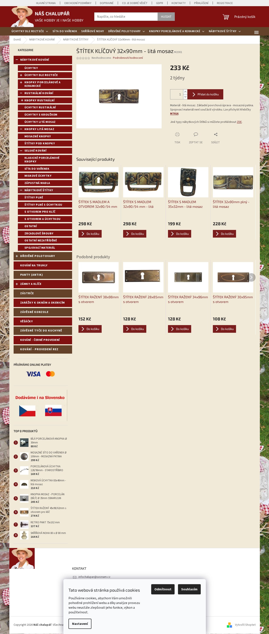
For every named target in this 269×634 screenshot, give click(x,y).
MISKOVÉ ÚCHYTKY (38, 176)
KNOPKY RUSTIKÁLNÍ (39, 100)
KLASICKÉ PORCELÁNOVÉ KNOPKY (42, 160)
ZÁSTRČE (27, 293)
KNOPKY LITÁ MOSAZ (39, 129)
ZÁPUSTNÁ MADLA (37, 183)
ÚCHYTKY (31, 68)
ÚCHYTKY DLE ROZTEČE (41, 75)
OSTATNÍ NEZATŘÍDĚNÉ (40, 240)
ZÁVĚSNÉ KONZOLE (34, 312)
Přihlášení (201, 3)
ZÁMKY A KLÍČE (30, 284)
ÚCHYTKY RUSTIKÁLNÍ (40, 107)
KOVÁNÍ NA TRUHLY (34, 265)
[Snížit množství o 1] (185, 96)
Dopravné (107, 3)
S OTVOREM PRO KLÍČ (40, 212)
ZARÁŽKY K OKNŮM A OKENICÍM (42, 303)
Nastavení (80, 623)
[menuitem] (29, 31)
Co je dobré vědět (135, 3)
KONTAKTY (179, 3)
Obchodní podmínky (77, 3)
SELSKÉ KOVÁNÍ (35, 151)
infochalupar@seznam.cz (94, 577)
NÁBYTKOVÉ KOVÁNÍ (34, 60)
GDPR (159, 3)
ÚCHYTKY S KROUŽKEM (40, 115)
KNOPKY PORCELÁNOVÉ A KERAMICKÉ (42, 84)
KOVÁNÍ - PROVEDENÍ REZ (39, 349)
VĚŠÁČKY (26, 321)
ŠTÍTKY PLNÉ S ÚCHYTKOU (43, 205)
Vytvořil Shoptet (245, 625)
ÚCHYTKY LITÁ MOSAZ (40, 122)
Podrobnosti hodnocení (128, 58)
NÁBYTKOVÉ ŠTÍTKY (38, 190)
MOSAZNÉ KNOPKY (37, 136)
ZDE (239, 122)
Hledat (166, 16)
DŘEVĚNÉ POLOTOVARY (37, 256)
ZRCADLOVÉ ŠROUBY (39, 233)
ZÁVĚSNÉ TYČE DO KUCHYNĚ (41, 330)
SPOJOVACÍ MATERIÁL (39, 248)
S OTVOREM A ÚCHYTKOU (42, 219)
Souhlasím (189, 589)
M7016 (174, 114)
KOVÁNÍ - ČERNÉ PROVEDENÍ (40, 340)
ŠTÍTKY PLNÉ (33, 197)
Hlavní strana (46, 3)
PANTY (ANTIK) (31, 275)
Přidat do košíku (208, 94)
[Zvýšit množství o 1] (185, 91)
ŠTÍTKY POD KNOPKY (39, 143)
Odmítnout (162, 589)
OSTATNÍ (30, 226)
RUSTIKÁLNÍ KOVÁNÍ (38, 93)
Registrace (225, 3)
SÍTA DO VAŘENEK (37, 169)
